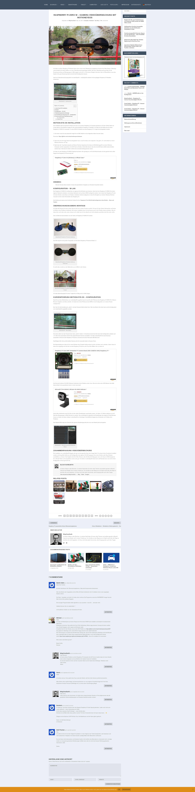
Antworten (108, 612)
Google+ (87, 474)
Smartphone (72, 4)
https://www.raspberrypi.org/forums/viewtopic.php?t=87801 (74, 636)
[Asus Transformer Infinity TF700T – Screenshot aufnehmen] (94, 558)
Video (62, 4)
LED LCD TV (104, 4)
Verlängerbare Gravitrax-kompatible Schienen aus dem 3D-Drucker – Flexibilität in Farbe (133, 28)
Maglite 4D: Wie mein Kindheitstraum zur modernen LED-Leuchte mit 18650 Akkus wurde (134, 21)
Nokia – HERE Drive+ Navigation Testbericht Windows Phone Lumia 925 (110, 566)
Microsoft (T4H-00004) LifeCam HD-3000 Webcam (71, 389)
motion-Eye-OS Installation (61, 108)
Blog (79, 474)
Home (46, 4)
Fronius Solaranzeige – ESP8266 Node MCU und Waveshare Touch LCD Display (134, 88)
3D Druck (53, 4)
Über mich (127, 130)
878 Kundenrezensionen (84, 395)
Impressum (125, 4)
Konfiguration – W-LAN (60, 111)
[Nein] (193, 789)
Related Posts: (60, 119)
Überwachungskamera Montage (62, 113)
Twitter (82, 474)
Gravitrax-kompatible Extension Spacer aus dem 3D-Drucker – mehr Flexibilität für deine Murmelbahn (134, 35)
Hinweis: (57, 109)
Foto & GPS (114, 4)
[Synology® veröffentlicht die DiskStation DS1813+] (58, 558)
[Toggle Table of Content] (74, 106)
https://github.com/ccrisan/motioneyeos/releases (70, 136)
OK (119, 789)
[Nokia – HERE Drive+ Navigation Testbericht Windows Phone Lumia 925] (111, 558)
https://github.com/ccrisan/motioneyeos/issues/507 (98, 629)
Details (89, 162)
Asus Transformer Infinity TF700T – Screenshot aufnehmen (93, 566)
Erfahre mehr (126, 789)
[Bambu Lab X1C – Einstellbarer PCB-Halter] (76, 558)
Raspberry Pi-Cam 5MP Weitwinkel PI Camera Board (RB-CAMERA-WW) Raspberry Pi (82, 350)
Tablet (83, 4)
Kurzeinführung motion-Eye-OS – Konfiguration (65, 114)
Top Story (97, 20)
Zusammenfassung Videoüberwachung (63, 116)
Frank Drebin (127, 103)
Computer (93, 4)
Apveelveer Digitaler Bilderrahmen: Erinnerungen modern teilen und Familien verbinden (133, 46)
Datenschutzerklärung (130, 119)
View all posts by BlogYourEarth (68, 474)
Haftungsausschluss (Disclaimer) (133, 123)
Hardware (91, 20)
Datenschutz (136, 4)
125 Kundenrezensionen (84, 164)
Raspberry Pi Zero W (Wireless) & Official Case (70, 157)
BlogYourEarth (72, 20)
